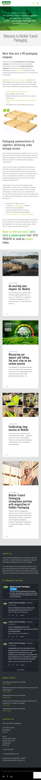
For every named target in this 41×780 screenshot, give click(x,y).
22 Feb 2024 (12, 605)
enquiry (29, 239)
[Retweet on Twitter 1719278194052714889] (13, 665)
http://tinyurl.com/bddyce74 (18, 612)
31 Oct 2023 (12, 645)
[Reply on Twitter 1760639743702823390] (9, 615)
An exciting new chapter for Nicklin (14, 682)
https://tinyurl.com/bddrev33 (18, 662)
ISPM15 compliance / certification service (20, 214)
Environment (12, 324)
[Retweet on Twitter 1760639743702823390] (13, 615)
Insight (9, 255)
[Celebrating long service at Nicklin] (21, 425)
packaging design (18, 206)
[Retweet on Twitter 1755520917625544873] (13, 636)
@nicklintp (29, 603)
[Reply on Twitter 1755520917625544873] (9, 636)
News (8, 465)
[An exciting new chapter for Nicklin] (21, 284)
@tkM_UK (29, 610)
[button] (38, 3)
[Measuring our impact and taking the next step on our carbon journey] (21, 354)
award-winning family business (17, 80)
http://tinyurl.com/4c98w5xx (18, 633)
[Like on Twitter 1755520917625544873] (17, 636)
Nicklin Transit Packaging (17, 603)
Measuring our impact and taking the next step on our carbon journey (20, 689)
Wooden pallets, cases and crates (17, 92)
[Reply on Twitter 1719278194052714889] (9, 665)
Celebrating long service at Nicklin (14, 695)
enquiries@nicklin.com (11, 754)
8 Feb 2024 (12, 624)
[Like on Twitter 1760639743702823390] (17, 615)
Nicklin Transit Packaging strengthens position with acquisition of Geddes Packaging (20, 702)
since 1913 (19, 71)
